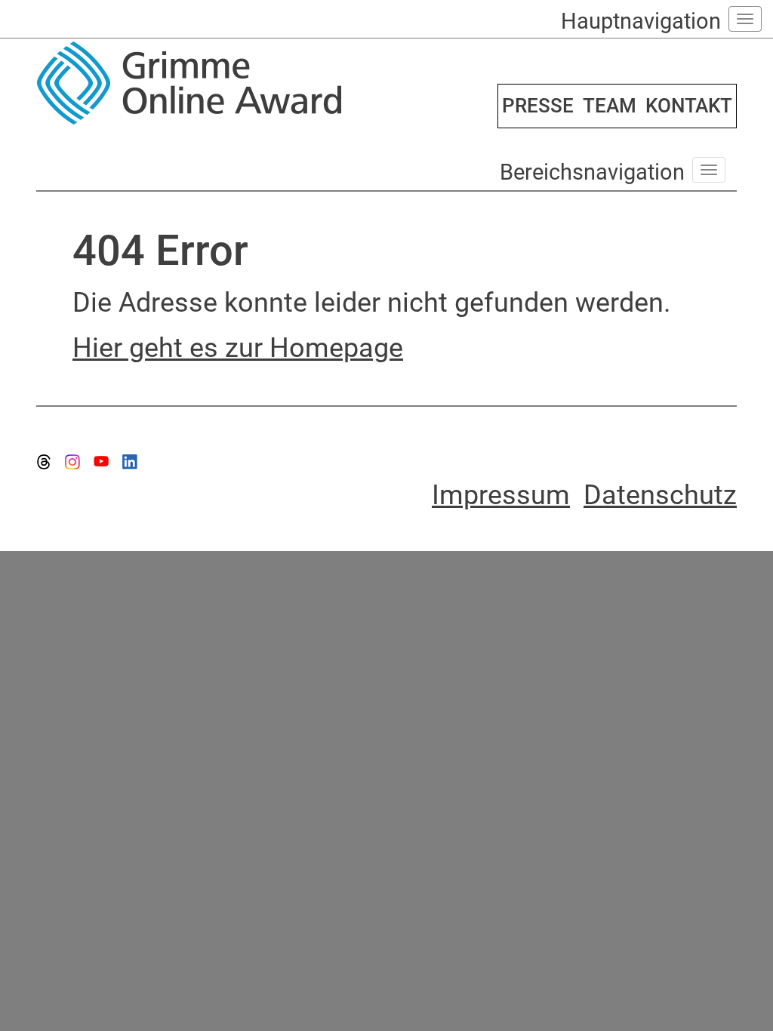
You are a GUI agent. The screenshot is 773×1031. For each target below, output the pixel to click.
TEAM (609, 105)
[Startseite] (206, 83)
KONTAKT (688, 105)
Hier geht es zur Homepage (237, 348)
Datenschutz (660, 495)
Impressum (501, 495)
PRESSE (538, 105)
